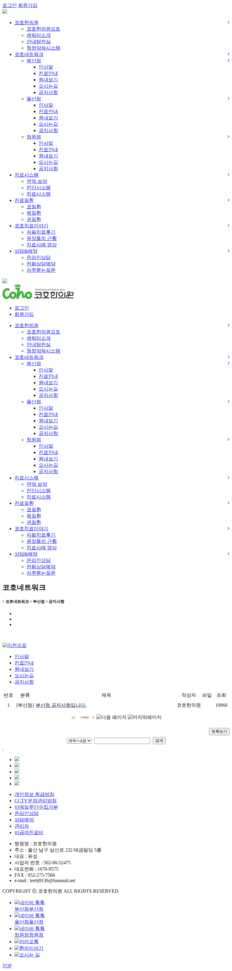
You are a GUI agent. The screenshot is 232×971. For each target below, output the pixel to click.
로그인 (9, 5)
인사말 (46, 67)
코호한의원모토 (43, 28)
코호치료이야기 (31, 225)
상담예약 (24, 819)
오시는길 (48, 86)
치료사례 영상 (42, 244)
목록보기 (219, 731)
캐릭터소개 (39, 35)
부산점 (34, 60)
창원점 (34, 136)
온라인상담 (39, 257)
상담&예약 (25, 251)
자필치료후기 (41, 232)
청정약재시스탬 (43, 47)
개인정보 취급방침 (34, 794)
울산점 (34, 98)
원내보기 (48, 79)
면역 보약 (37, 181)
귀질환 (34, 219)
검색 (159, 740)
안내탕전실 (39, 41)
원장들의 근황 (42, 238)
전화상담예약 (41, 263)
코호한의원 (26, 22)
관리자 (21, 826)
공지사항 (48, 92)
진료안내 (48, 73)
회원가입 (27, 5)
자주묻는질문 (41, 270)
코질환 (34, 206)
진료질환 (24, 200)
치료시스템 (26, 174)
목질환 (34, 213)
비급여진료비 (29, 832)
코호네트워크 (29, 54)
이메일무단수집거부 (36, 807)
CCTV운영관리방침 (35, 800)
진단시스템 (39, 187)
